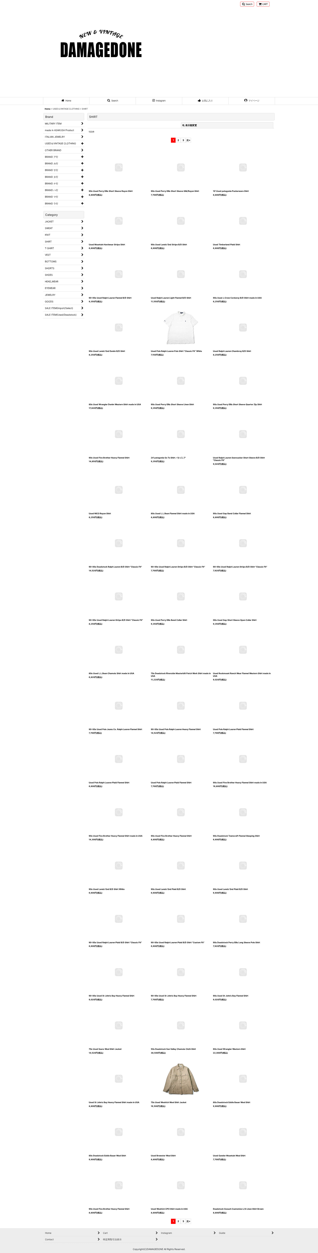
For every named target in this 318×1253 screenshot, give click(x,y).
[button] (247, 4)
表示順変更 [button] (191, 125)
